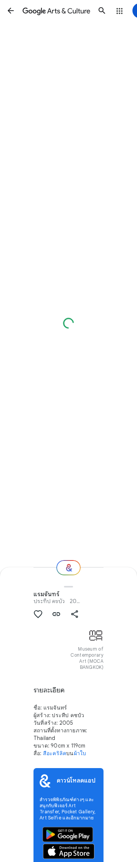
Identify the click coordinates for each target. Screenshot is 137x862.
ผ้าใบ (80, 753)
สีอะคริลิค (54, 753)
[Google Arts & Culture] (56, 10)
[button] (11, 11)
